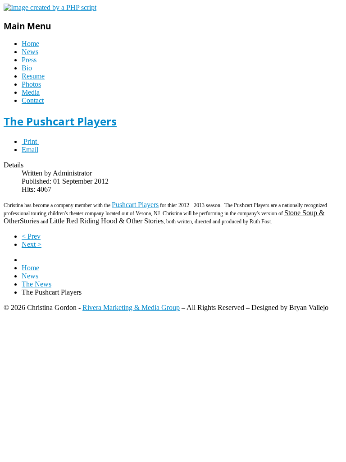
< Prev (31, 236)
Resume (33, 76)
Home (30, 43)
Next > (31, 244)
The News (36, 284)
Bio (27, 68)
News (30, 51)
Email (30, 149)
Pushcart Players (135, 204)
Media (31, 92)
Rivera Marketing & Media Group (131, 307)
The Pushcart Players (60, 121)
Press (29, 60)
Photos (31, 84)
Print (30, 141)
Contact (33, 100)
